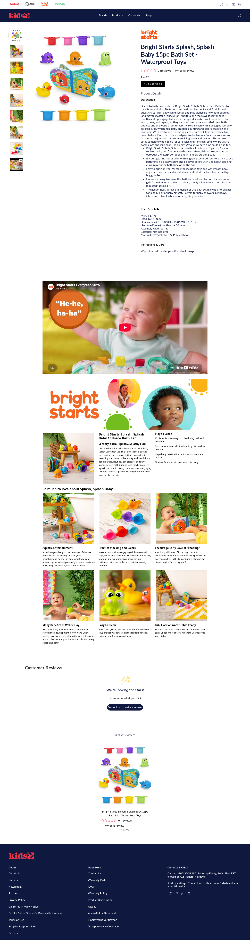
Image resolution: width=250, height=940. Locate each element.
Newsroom (15, 886)
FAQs (91, 886)
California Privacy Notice (23, 906)
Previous (26, 78)
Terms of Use (16, 919)
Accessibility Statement (102, 913)
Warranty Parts (97, 880)
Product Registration (100, 899)
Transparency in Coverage (103, 926)
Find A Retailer (153, 84)
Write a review (184, 70)
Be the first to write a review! (125, 707)
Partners (14, 893)
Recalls (92, 906)
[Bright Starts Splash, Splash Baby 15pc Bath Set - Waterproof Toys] (125, 775)
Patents (13, 933)
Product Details (151, 93)
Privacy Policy (17, 899)
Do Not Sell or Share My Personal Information (36, 913)
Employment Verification (102, 919)
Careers (13, 880)
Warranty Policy (97, 893)
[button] (103, 15)
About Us (14, 873)
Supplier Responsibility (22, 926)
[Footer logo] (21, 856)
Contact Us (95, 873)
